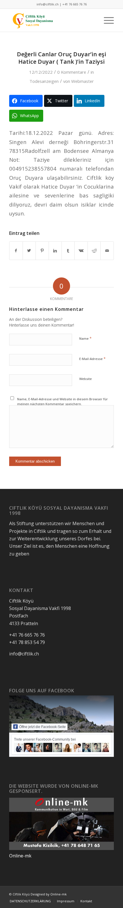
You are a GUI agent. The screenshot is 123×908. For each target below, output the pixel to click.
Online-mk (20, 856)
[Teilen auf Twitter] (29, 250)
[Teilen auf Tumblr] (68, 250)
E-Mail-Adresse (92, 358)
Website (85, 379)
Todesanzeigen (44, 81)
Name (85, 338)
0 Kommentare (71, 72)
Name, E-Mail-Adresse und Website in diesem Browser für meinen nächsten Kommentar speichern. (62, 401)
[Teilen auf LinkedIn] (55, 250)
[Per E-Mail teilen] (107, 250)
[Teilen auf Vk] (81, 250)
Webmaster (82, 81)
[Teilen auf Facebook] (15, 250)
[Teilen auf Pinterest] (42, 250)
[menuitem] (106, 20)
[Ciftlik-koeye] (51, 20)
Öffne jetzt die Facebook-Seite (42, 727)
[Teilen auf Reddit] (94, 250)
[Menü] (106, 20)
